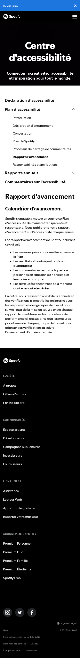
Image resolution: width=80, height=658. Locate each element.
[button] (40, 109)
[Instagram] (7, 612)
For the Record (14, 402)
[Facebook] (31, 612)
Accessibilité (31, 650)
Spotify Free (12, 578)
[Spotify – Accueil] (12, 16)
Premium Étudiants (17, 569)
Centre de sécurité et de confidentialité (21, 637)
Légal (5, 630)
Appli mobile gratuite (19, 508)
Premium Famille (15, 560)
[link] (40, 100)
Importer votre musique (20, 516)
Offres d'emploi (14, 394)
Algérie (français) (69, 623)
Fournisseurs (12, 464)
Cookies (34, 643)
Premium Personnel (17, 543)
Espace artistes (14, 429)
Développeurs (13, 438)
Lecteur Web (12, 499)
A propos (9, 385)
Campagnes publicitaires (21, 446)
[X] (19, 612)
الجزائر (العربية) (11, 5)
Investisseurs (12, 455)
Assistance (11, 491)
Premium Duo (13, 552)
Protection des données (14, 643)
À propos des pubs (12, 650)
